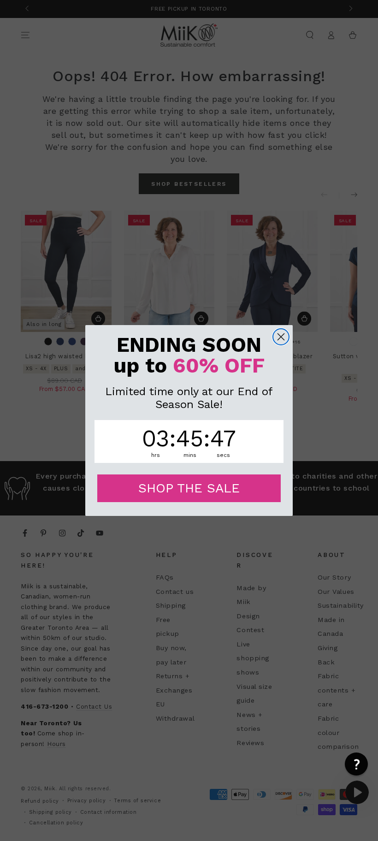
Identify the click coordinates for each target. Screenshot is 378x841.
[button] (356, 764)
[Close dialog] (281, 337)
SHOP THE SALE (189, 488)
